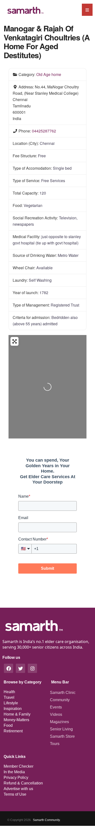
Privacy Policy (16, 777)
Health (9, 692)
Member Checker (18, 766)
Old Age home (48, 74)
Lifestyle (11, 703)
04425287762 (44, 131)
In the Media (14, 772)
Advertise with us (18, 789)
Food (8, 725)
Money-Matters (16, 720)
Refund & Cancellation (23, 783)
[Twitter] (20, 668)
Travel (9, 697)
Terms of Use (15, 794)
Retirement (13, 731)
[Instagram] (32, 668)
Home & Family (17, 714)
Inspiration (13, 709)
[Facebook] (8, 668)
